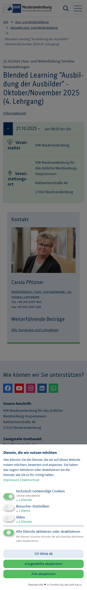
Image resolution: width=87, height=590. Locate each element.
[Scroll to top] (78, 581)
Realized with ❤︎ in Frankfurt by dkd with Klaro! (55, 584)
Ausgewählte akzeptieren (43, 564)
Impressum (11, 480)
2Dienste (24, 500)
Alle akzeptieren (43, 574)
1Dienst (23, 510)
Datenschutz (30, 480)
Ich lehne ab (44, 554)
